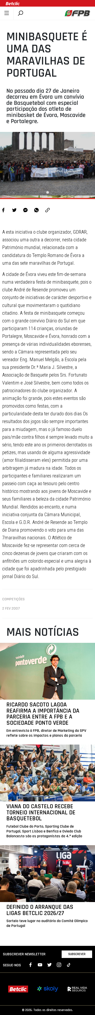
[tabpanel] (47, 165)
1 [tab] (47, 192)
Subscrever (77, 954)
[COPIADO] (47, 210)
